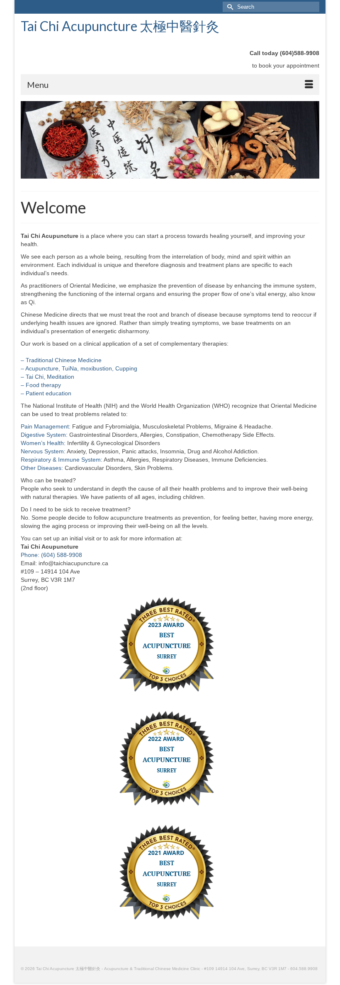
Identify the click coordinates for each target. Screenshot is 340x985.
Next (310, 140)
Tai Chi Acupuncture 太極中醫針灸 (120, 26)
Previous (30, 140)
